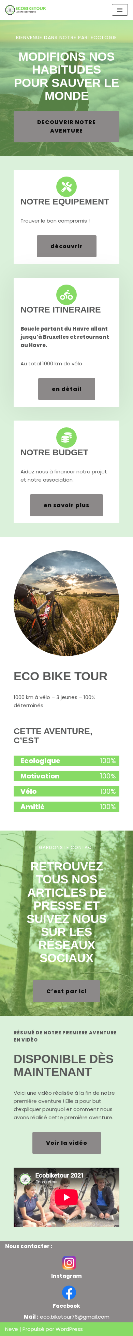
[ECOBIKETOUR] (27, 10)
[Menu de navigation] (120, 10)
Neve (11, 1329)
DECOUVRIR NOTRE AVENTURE (66, 126)
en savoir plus (66, 505)
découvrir (66, 246)
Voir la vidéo (66, 1143)
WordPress (69, 1329)
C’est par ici (66, 991)
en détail (67, 389)
